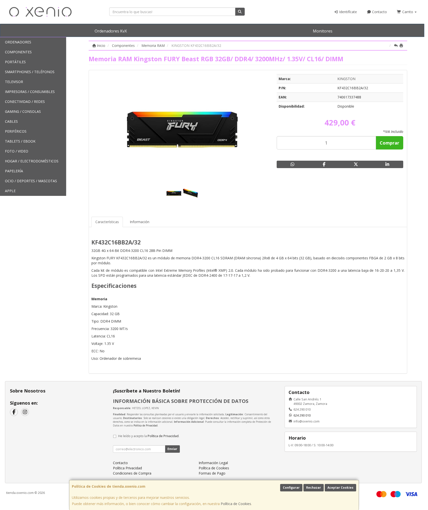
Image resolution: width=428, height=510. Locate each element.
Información (139, 221)
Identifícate (347, 11)
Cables (11, 121)
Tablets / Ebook (20, 141)
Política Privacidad (127, 468)
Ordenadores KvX (111, 31)
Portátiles (15, 62)
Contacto (379, 11)
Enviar (172, 449)
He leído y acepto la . (148, 436)
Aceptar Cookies (340, 487)
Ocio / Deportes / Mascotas (31, 181)
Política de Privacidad (146, 425)
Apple (10, 190)
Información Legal (213, 462)
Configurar (291, 487)
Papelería (14, 171)
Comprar (389, 143)
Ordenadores (18, 42)
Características (107, 221)
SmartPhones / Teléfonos (29, 71)
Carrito (407, 11)
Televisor (14, 81)
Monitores (322, 31)
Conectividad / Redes (25, 101)
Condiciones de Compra (132, 473)
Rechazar (313, 487)
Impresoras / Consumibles (30, 91)
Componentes (18, 52)
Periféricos (16, 131)
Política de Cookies (236, 503)
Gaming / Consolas (23, 111)
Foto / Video (16, 151)
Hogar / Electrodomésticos (31, 161)
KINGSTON (346, 78)
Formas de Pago (212, 473)
